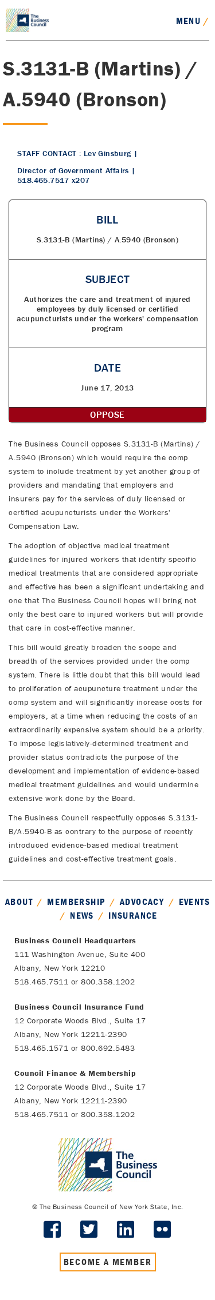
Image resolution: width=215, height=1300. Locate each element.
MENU (192, 20)
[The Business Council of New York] (27, 19)
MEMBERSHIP (76, 901)
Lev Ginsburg (107, 153)
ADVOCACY (142, 901)
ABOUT (19, 901)
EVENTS (194, 901)
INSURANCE (133, 915)
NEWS (82, 915)
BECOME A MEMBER (108, 1261)
